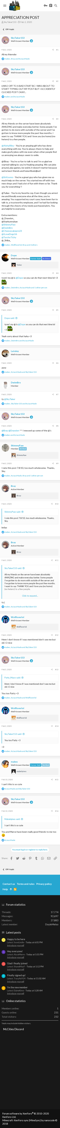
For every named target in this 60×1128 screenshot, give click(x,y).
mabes (14, 761)
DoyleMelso (51, 924)
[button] (5, 6)
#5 (57, 310)
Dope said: (9, 318)
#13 (56, 669)
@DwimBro (7, 227)
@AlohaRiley (8, 145)
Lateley (15, 351)
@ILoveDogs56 (9, 234)
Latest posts (13, 932)
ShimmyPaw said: (12, 512)
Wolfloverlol (17, 617)
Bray (13, 486)
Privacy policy (44, 883)
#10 (56, 504)
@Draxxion (13, 430)
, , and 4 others (21, 245)
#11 (56, 560)
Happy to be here (16, 939)
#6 (57, 363)
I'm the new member (17, 987)
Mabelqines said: (12, 819)
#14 (56, 726)
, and (17, 59)
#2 (57, 81)
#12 (56, 635)
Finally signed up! (16, 975)
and (14, 96)
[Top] (11, 889)
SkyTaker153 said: (13, 568)
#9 (57, 463)
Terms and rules (25, 883)
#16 (56, 811)
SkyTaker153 (10, 22)
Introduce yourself (15, 945)
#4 (57, 273)
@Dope (19, 277)
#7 (57, 394)
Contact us (9, 883)
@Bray (5, 430)
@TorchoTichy (9, 237)
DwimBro (16, 382)
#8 (57, 426)
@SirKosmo (7, 177)
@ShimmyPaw (9, 224)
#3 (57, 119)
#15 (56, 779)
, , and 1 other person (25, 287)
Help (5, 889)
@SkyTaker (9, 399)
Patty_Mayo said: (12, 677)
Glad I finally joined (17, 963)
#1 (57, 50)
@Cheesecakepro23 (12, 230)
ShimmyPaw (17, 445)
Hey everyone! (15, 951)
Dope (14, 255)
